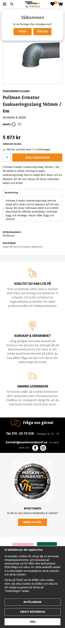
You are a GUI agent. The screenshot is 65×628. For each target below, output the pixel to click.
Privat (23, 31)
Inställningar (32, 602)
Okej (32, 621)
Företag (42, 31)
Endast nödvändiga (32, 611)
